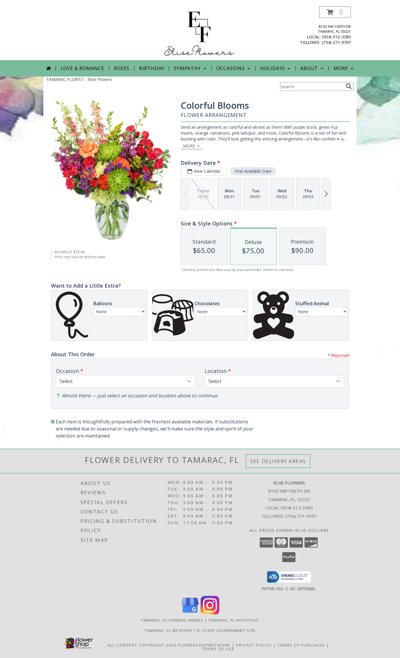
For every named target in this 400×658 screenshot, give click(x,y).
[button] (335, 12)
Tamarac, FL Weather (168, 630)
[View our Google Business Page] (190, 613)
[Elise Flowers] (200, 33)
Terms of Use (218, 649)
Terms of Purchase (301, 645)
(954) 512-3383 (336, 37)
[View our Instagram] (210, 613)
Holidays (272, 68)
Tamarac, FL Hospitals (233, 620)
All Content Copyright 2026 (142, 645)
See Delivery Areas (278, 461)
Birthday (151, 68)
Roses (121, 68)
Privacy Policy (254, 645)
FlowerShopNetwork (204, 645)
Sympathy (187, 68)
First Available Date (253, 171)
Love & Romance (82, 68)
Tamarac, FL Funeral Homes (172, 620)
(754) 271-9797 (336, 42)
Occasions (230, 68)
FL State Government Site (226, 630)
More (341, 68)
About (309, 68)
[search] (348, 86)
